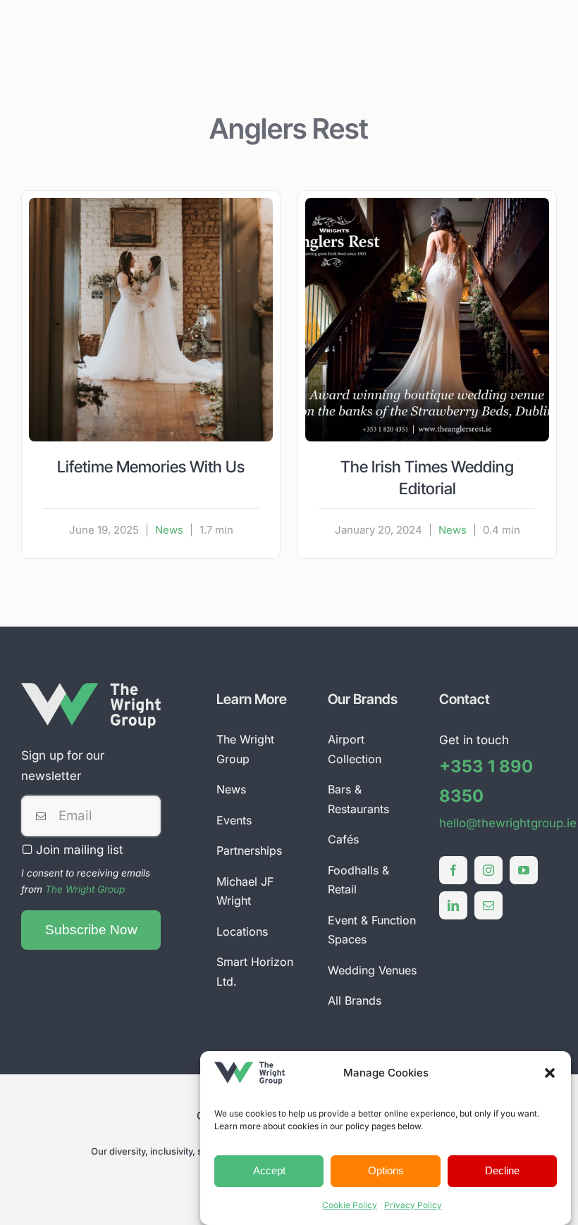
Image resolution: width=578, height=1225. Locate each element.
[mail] (488, 905)
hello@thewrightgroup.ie (508, 823)
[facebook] (453, 870)
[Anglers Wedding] (427, 203)
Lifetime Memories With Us (151, 466)
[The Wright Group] (91, 688)
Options (386, 1170)
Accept (269, 1170)
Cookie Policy (349, 1205)
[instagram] (488, 870)
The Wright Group (85, 889)
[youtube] (524, 870)
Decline (502, 1170)
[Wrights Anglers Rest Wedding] (151, 203)
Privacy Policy (413, 1205)
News (169, 529)
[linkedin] (453, 905)
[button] (550, 1073)
